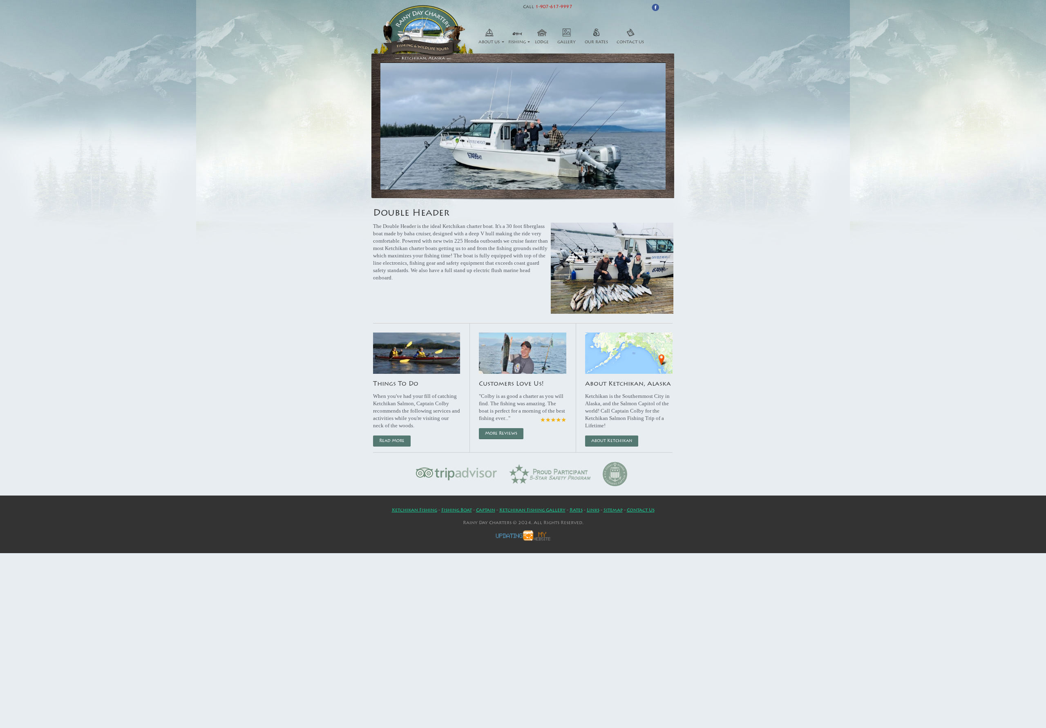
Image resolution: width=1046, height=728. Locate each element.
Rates (576, 510)
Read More (392, 441)
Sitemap (613, 510)
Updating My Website (523, 535)
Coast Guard (615, 474)
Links (593, 510)
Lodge (542, 42)
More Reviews (501, 433)
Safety (549, 474)
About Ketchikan (611, 441)
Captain (485, 510)
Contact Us (630, 42)
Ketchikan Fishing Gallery (532, 510)
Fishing (517, 42)
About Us (489, 42)
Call (547, 7)
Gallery (566, 42)
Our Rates (596, 42)
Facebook (655, 7)
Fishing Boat (456, 510)
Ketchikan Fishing (414, 510)
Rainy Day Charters (423, 32)
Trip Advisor (456, 474)
